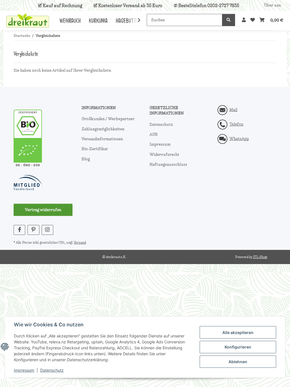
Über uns (272, 5)
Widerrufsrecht (164, 154)
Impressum (24, 370)
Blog (86, 159)
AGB (154, 134)
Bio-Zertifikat (95, 148)
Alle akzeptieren (237, 332)
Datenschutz (52, 370)
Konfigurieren (238, 347)
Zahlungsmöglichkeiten (103, 129)
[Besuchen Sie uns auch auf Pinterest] (33, 230)
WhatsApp (239, 138)
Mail (233, 109)
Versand (80, 242)
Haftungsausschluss (168, 164)
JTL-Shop (260, 257)
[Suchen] (228, 20)
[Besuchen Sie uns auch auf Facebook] (19, 230)
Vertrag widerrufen (43, 209)
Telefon (236, 124)
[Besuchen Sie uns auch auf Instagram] (47, 230)
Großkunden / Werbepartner (108, 118)
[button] (244, 20)
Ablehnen (238, 361)
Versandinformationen (102, 139)
